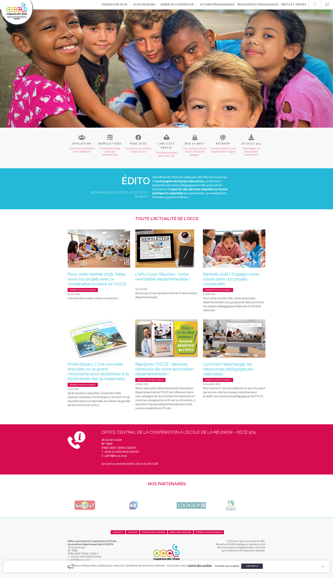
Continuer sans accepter (226, 565)
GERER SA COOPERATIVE (177, 4)
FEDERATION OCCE (114, 4)
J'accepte (252, 566)
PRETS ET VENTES (293, 4)
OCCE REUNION (144, 4)
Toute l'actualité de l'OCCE (166, 218)
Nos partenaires (167, 483)
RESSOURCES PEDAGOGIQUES (258, 4)
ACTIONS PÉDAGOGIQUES (217, 4)
